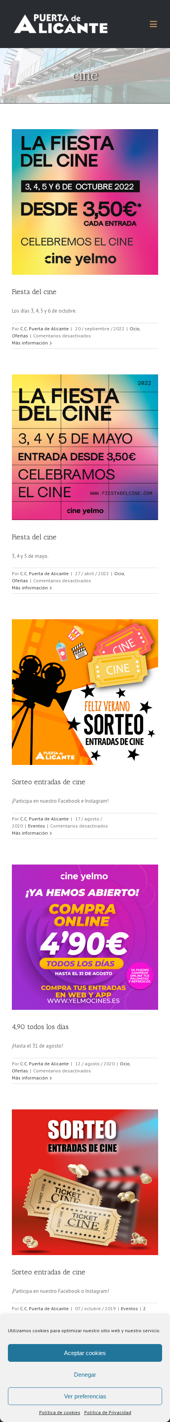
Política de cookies (59, 1412)
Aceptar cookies (85, 1353)
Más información (30, 343)
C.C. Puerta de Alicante (44, 328)
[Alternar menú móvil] (154, 24)
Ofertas (20, 336)
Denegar (85, 1374)
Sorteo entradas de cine (48, 782)
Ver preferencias (85, 1396)
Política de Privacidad (107, 1412)
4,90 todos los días (40, 1026)
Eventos (36, 826)
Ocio (135, 328)
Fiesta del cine (34, 291)
